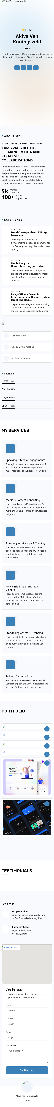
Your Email (10, 1019)
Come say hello (20, 926)
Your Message (11, 1045)
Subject (8, 1032)
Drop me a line (19, 335)
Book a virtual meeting (23, 346)
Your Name (10, 1005)
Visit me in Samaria (21, 358)
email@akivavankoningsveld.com (28, 915)
